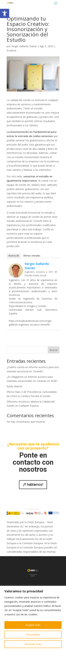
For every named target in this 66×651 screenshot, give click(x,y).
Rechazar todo (33, 644)
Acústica (11, 50)
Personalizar (33, 634)
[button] (4, 13)
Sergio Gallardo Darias (24, 46)
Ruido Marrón (14, 386)
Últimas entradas (31, 255)
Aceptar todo (33, 625)
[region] (33, 618)
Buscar (54, 350)
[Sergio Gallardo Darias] (16, 275)
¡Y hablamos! (33, 484)
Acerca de (13, 255)
